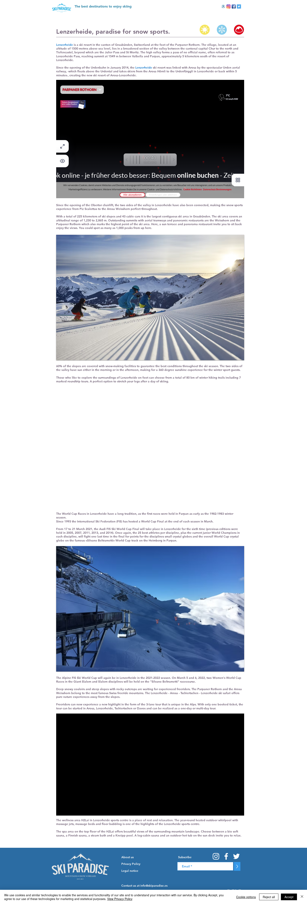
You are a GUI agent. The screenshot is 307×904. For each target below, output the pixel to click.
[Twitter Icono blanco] (236, 856)
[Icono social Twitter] (239, 6)
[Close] (301, 897)
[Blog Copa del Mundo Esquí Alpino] (223, 6)
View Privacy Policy (119, 899)
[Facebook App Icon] (234, 6)
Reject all (269, 897)
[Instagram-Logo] (228, 6)
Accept (288, 897)
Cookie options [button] (246, 897)
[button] (197, 857)
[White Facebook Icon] (226, 856)
